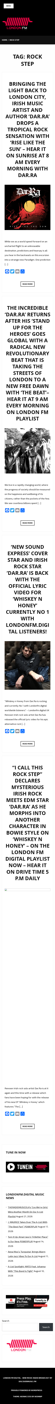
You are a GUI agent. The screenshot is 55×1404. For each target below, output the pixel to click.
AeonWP (38, 1396)
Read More (29, 285)
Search (5, 1320)
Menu (8, 6)
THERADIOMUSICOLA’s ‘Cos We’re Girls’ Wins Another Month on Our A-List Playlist (28, 1212)
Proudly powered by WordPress (26, 1390)
